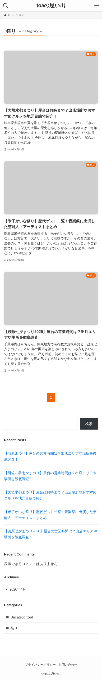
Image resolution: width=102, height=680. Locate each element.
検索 (89, 424)
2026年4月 (17, 589)
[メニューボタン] (96, 5)
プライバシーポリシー (40, 664)
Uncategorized (21, 617)
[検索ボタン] (5, 5)
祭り (14, 628)
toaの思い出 (51, 5)
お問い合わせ (68, 664)
